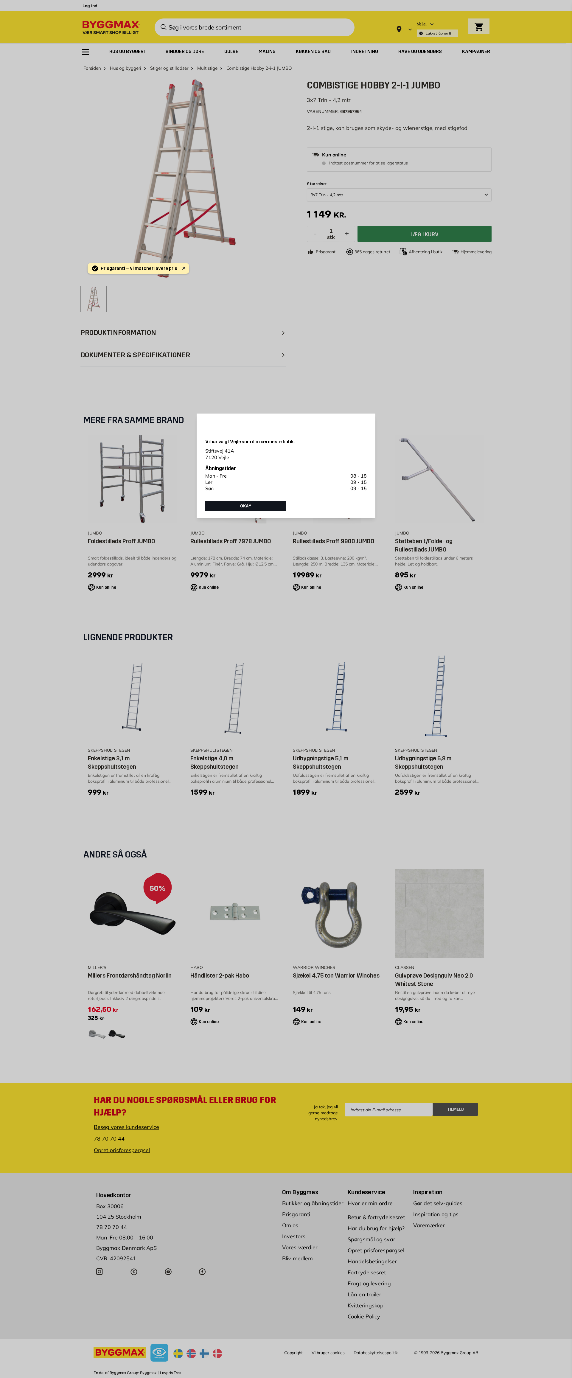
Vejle (235, 442)
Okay (245, 506)
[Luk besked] (183, 268)
